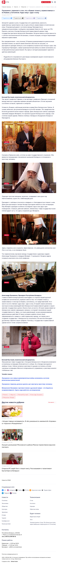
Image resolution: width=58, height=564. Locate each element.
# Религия (5, 394)
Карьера (32, 506)
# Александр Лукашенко (36, 394)
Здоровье (5, 512)
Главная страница (6, 7)
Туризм (4, 518)
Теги (31, 519)
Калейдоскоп (6, 521)
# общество (13, 394)
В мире (4, 515)
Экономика (5, 503)
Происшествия (6, 524)
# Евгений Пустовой (23, 394)
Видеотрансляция (35, 516)
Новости (16, 7)
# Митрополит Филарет (8, 397)
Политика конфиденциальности (10, 554)
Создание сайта (6, 561)
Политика (4, 500)
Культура (4, 509)
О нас (31, 500)
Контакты (32, 503)
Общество (23, 7)
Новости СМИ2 (6, 480)
